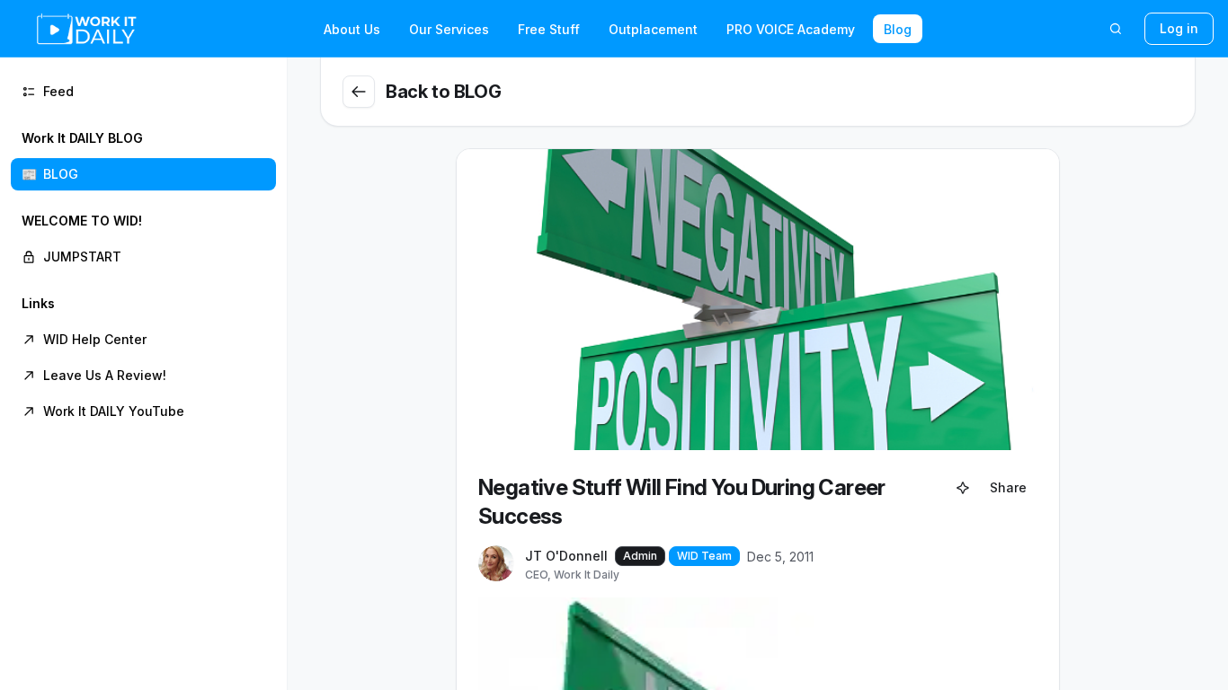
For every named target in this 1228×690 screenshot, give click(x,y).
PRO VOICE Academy (790, 29)
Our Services (449, 29)
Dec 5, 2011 (780, 556)
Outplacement (653, 29)
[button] (143, 156)
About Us (352, 29)
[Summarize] (962, 487)
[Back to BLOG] (359, 91)
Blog (898, 29)
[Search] (1115, 28)
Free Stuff (549, 29)
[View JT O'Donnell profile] (496, 564)
